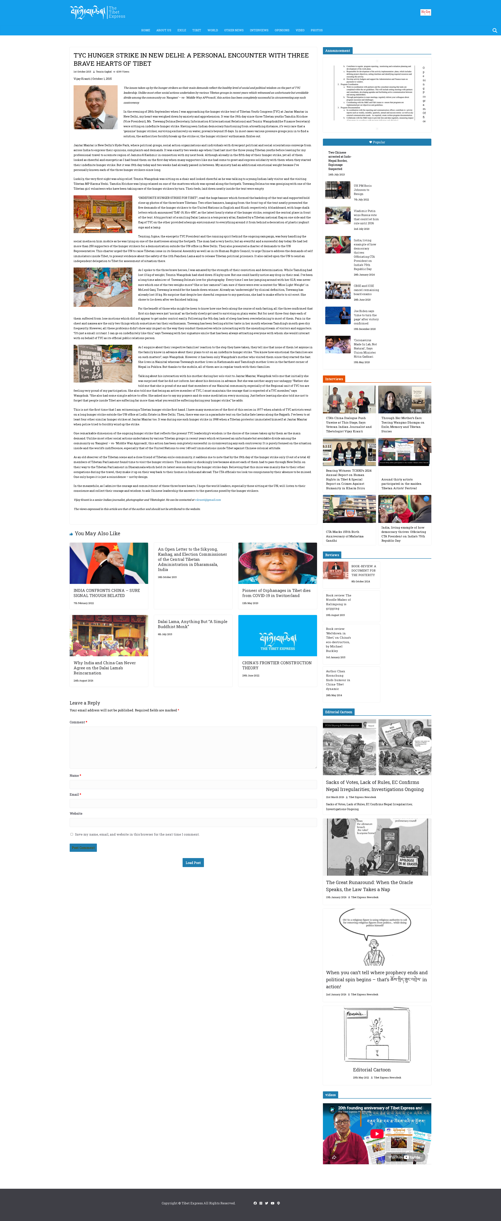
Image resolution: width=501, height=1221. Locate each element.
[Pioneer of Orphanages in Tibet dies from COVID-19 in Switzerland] (277, 545)
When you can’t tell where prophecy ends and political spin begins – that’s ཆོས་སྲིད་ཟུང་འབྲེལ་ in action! (377, 979)
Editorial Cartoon (372, 1070)
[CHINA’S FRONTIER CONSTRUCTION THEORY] (277, 618)
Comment (78, 722)
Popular (379, 142)
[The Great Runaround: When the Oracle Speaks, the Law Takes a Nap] (377, 847)
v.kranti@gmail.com (208, 500)
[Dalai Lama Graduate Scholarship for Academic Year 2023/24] (372, 116)
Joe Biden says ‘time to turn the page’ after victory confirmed (366, 317)
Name (75, 775)
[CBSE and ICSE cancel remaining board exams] (338, 290)
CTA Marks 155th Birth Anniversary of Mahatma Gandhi (345, 536)
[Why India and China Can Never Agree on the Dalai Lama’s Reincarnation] (109, 618)
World (212, 30)
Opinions (282, 30)
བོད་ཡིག (425, 12)
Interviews (259, 30)
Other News (234, 30)
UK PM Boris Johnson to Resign (363, 190)
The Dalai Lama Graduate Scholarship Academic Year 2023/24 (371, 70)
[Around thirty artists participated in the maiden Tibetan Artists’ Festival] (404, 452)
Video (300, 30)
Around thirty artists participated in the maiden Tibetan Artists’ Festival (401, 483)
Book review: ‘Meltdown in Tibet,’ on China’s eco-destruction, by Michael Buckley (338, 640)
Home (145, 30)
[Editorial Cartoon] (377, 1034)
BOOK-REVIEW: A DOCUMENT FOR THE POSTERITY (363, 570)
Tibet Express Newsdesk (362, 797)
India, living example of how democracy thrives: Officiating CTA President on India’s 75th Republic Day (365, 254)
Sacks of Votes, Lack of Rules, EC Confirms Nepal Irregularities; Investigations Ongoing (375, 785)
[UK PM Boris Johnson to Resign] (338, 190)
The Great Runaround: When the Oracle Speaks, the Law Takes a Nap (369, 885)
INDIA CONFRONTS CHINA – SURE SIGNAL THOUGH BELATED (107, 593)
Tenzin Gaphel (104, 71)
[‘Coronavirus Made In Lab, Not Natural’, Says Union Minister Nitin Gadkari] (338, 344)
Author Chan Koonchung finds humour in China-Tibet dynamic (338, 680)
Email (75, 794)
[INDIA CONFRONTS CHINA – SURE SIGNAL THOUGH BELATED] (109, 545)
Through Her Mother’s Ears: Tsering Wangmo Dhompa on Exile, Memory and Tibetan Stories (402, 424)
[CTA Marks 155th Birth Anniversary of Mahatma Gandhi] (349, 509)
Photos (317, 30)
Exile (182, 30)
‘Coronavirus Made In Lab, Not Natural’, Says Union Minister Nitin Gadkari (365, 348)
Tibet (196, 30)
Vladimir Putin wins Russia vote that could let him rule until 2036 (366, 217)
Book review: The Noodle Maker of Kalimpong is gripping (338, 601)
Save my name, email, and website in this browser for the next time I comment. (137, 834)
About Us (163, 30)
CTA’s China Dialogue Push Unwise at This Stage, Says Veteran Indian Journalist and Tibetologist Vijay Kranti (349, 424)
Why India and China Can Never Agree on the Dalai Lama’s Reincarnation (105, 667)
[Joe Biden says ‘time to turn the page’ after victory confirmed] (338, 315)
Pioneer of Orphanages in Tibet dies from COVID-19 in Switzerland (276, 593)
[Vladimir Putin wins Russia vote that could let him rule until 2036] (338, 215)
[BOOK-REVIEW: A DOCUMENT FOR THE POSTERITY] (335, 575)
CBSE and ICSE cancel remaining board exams (366, 290)
